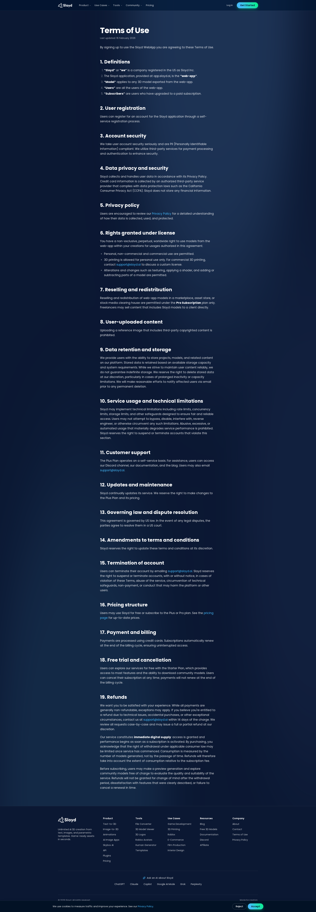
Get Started (247, 5)
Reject (239, 906)
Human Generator (145, 845)
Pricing (150, 5)
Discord (204, 839)
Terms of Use (240, 834)
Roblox (171, 834)
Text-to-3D (109, 824)
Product (84, 5)
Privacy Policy (161, 214)
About (235, 824)
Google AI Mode (166, 884)
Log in (230, 5)
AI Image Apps (111, 839)
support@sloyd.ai (128, 265)
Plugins (107, 855)
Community (133, 5)
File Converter (143, 824)
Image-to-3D (110, 829)
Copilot (148, 884)
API (104, 850)
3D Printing (174, 829)
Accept (255, 906)
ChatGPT (119, 884)
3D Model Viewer (144, 829)
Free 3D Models (208, 829)
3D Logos (140, 834)
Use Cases (100, 5)
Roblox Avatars (143, 839)
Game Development (179, 824)
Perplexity (196, 884)
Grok (182, 884)
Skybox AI (108, 845)
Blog (202, 824)
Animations (109, 834)
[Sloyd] (65, 5)
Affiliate (204, 845)
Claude (134, 884)
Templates (141, 850)
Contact (237, 829)
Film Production (176, 845)
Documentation (209, 834)
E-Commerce (176, 839)
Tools (116, 5)
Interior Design (176, 850)
